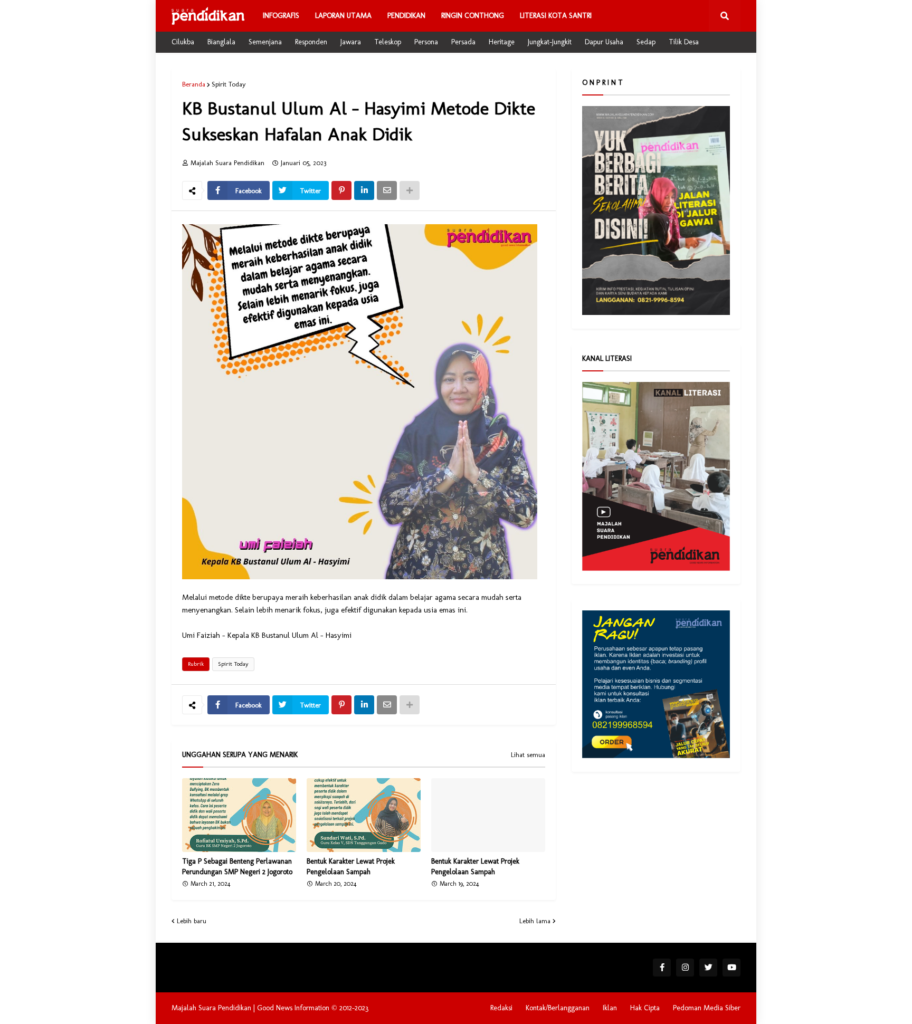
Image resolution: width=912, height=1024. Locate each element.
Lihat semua (528, 755)
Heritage (502, 41)
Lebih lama (534, 921)
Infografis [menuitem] (281, 15)
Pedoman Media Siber (706, 1007)
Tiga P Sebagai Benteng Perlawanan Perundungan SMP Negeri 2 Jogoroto (237, 866)
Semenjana (265, 41)
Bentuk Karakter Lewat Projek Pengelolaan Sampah (351, 866)
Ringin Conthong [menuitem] (472, 15)
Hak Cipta (645, 1007)
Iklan (610, 1007)
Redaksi (501, 1007)
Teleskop (387, 41)
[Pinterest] (341, 190)
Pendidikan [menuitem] (406, 15)
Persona (426, 41)
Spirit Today (229, 84)
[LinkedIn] (364, 190)
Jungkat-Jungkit (550, 41)
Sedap (646, 41)
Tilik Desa (684, 41)
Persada (463, 41)
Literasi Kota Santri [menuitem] (556, 15)
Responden (311, 41)
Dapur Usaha (604, 41)
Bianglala (221, 41)
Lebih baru (191, 921)
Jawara (350, 41)
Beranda (193, 84)
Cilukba (183, 41)
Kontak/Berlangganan (558, 1007)
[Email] (387, 190)
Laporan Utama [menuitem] (343, 15)
